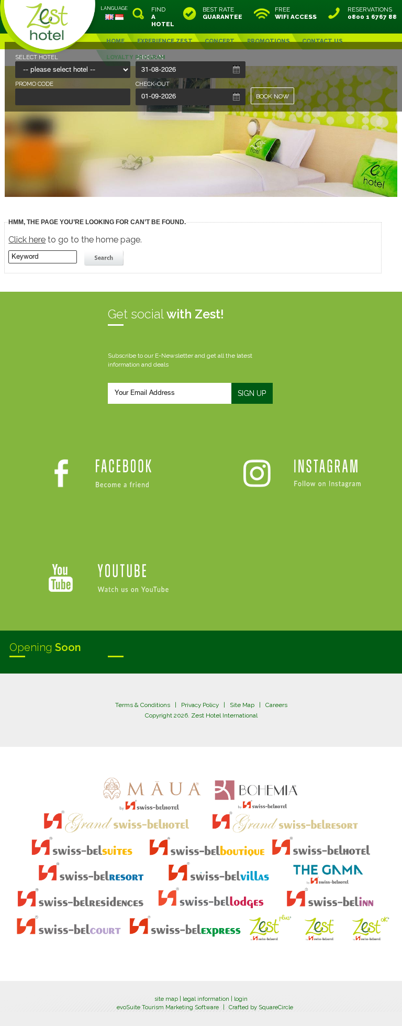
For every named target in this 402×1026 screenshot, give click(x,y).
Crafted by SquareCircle (261, 1007)
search (105, 258)
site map (166, 999)
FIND (162, 17)
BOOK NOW (272, 96)
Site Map (242, 705)
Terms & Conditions (142, 705)
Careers (276, 705)
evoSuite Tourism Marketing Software (168, 1007)
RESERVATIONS (372, 13)
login (241, 999)
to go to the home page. (75, 240)
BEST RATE (222, 13)
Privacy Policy (200, 705)
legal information (206, 999)
